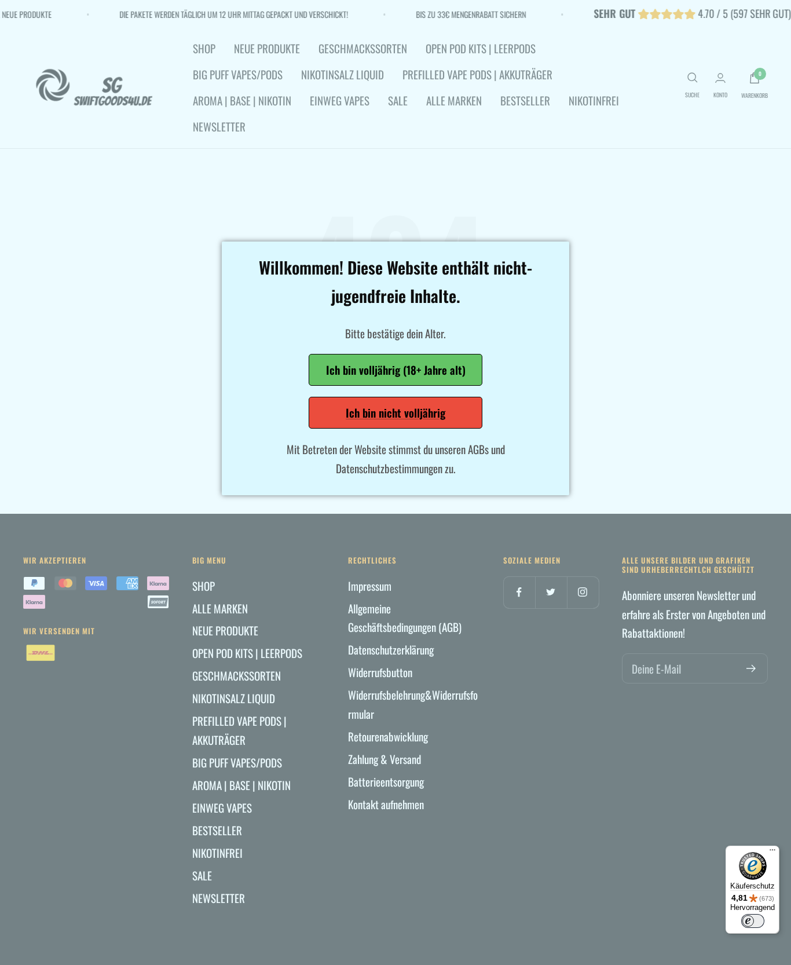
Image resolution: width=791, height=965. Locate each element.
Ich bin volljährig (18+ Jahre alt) (396, 369)
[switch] (752, 921)
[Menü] (772, 853)
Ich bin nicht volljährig (395, 412)
